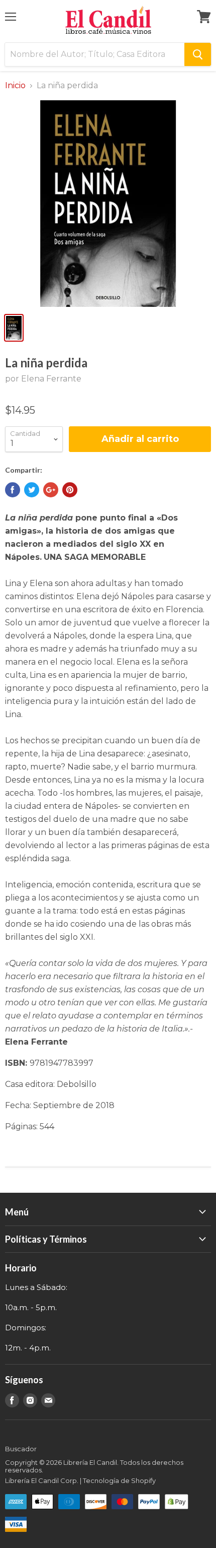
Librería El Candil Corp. (41, 1480)
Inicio (15, 85)
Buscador (21, 1449)
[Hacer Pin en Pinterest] (69, 489)
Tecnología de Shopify (119, 1480)
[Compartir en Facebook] (12, 489)
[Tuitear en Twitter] (31, 489)
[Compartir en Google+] (50, 489)
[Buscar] (197, 54)
